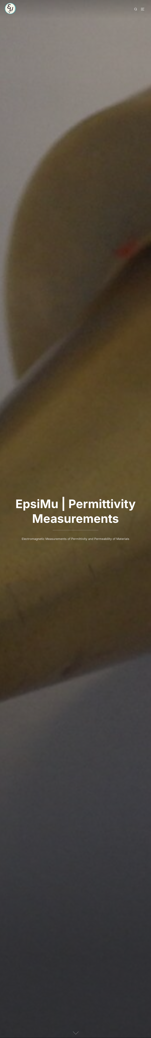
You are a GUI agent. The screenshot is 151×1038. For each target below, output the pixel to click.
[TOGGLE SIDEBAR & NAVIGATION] (144, 9)
